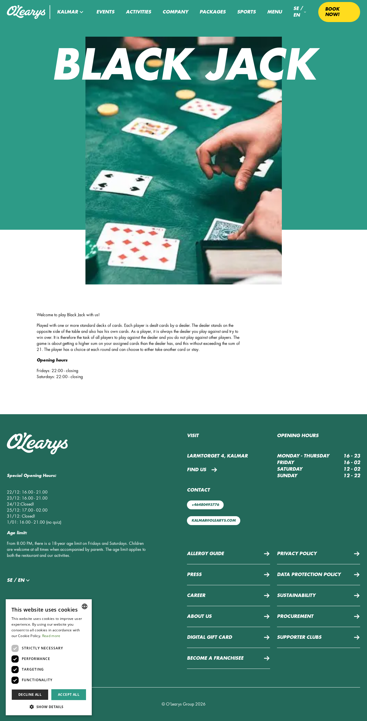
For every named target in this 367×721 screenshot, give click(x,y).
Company (175, 12)
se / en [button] (298, 11)
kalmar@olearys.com (214, 520)
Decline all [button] (30, 694)
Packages (213, 12)
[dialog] (49, 657)
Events (105, 12)
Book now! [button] (332, 12)
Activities (138, 12)
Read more (51, 635)
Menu (274, 12)
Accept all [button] (68, 694)
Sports (246, 12)
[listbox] (84, 606)
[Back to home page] (25, 12)
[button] (71, 12)
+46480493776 (205, 504)
